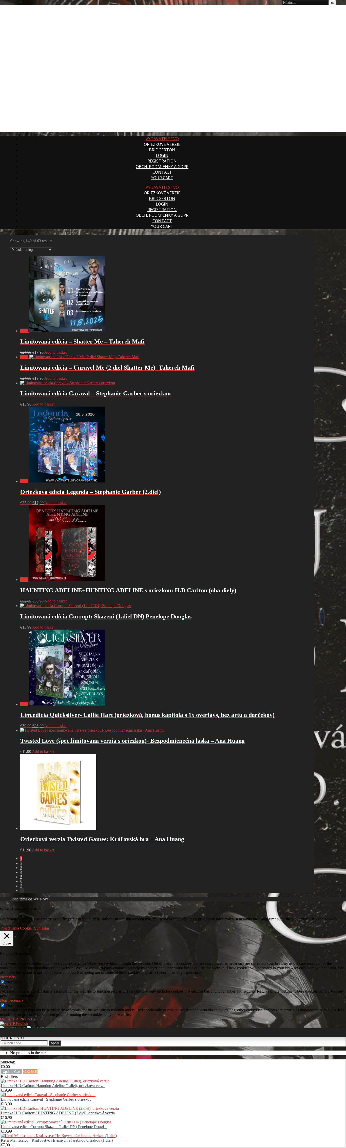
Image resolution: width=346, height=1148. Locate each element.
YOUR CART (162, 177)
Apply (55, 1043)
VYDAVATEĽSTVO (162, 139)
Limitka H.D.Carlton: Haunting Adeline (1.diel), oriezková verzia (53, 1085)
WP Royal (41, 899)
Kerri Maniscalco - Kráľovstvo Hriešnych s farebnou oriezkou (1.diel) (57, 1140)
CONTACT (162, 172)
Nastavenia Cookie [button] (16, 928)
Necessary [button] (8, 977)
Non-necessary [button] (12, 1000)
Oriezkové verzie (162, 144)
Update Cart (11, 1072)
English (22, 1023)
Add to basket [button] (55, 352)
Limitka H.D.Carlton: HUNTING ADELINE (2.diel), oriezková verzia (58, 1113)
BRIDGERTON (162, 150)
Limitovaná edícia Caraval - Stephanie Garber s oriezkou (46, 1099)
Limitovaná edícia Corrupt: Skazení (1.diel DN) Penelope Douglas (54, 1126)
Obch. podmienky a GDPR (162, 166)
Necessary (14, 982)
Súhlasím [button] (41, 928)
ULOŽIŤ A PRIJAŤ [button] (16, 1019)
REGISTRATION (162, 161)
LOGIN (162, 155)
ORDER (30, 1071)
